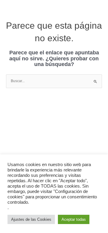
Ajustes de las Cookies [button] (31, 219)
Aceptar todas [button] (74, 219)
